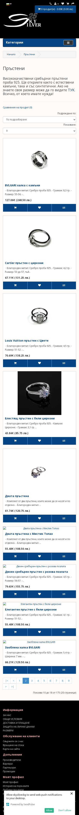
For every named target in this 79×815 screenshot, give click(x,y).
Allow (49, 810)
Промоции (9, 771)
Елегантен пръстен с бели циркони (31, 609)
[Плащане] (73, 3)
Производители (12, 760)
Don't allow (64, 810)
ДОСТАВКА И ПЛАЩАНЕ (16, 723)
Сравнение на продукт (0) (17, 107)
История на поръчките (16, 786)
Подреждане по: (67, 113)
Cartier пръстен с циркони (24, 263)
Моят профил (10, 782)
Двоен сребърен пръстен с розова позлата (36, 571)
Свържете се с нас (13, 741)
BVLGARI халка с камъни (22, 185)
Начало (11, 54)
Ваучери (8, 763)
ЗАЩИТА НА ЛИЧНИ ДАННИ (19, 726)
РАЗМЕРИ (8, 730)
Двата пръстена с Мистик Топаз (29, 534)
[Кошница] (68, 3)
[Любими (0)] (62, 3)
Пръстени (29, 54)
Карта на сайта (11, 749)
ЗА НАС (7, 715)
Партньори (9, 767)
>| (12, 686)
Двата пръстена (17, 496)
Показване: (69, 124)
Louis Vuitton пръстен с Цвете (27, 340)
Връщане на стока (13, 745)
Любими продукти (13, 789)
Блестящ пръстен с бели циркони (30, 418)
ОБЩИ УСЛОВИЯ (12, 719)
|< (6, 680)
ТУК (71, 90)
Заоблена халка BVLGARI (22, 647)
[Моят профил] (56, 3)
